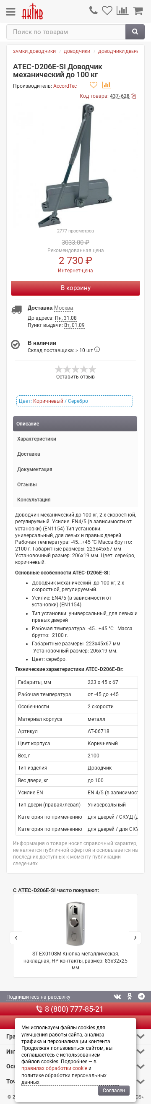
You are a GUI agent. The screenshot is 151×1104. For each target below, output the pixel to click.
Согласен (114, 1091)
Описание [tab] (27, 424)
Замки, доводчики (34, 51)
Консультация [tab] (34, 500)
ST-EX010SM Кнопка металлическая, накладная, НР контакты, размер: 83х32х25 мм (75, 960)
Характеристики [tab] (36, 439)
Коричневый (48, 401)
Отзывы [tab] (27, 485)
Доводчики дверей (120, 51)
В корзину (76, 288)
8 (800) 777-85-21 (74, 1009)
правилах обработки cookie (54, 1068)
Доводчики (77, 51)
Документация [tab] (34, 469)
